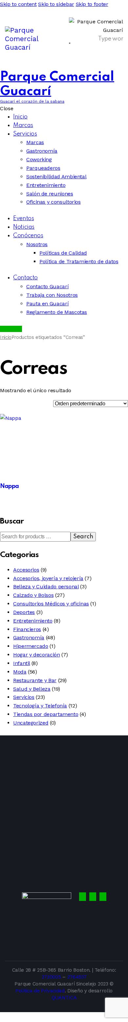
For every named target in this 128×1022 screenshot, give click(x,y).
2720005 (51, 977)
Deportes (24, 612)
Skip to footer (92, 4)
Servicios (23, 697)
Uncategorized (30, 723)
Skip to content (18, 4)
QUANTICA (64, 998)
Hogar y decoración (36, 655)
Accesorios (26, 570)
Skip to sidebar (56, 4)
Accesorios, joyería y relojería (48, 578)
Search (83, 537)
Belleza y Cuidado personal (46, 586)
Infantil (21, 663)
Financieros (27, 629)
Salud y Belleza (32, 689)
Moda (20, 672)
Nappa (9, 486)
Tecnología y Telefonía (40, 706)
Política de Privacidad (40, 991)
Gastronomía (28, 637)
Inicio (5, 337)
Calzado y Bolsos (33, 595)
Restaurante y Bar (34, 680)
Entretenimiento (33, 621)
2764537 (77, 977)
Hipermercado (30, 646)
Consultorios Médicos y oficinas (51, 603)
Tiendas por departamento (45, 714)
